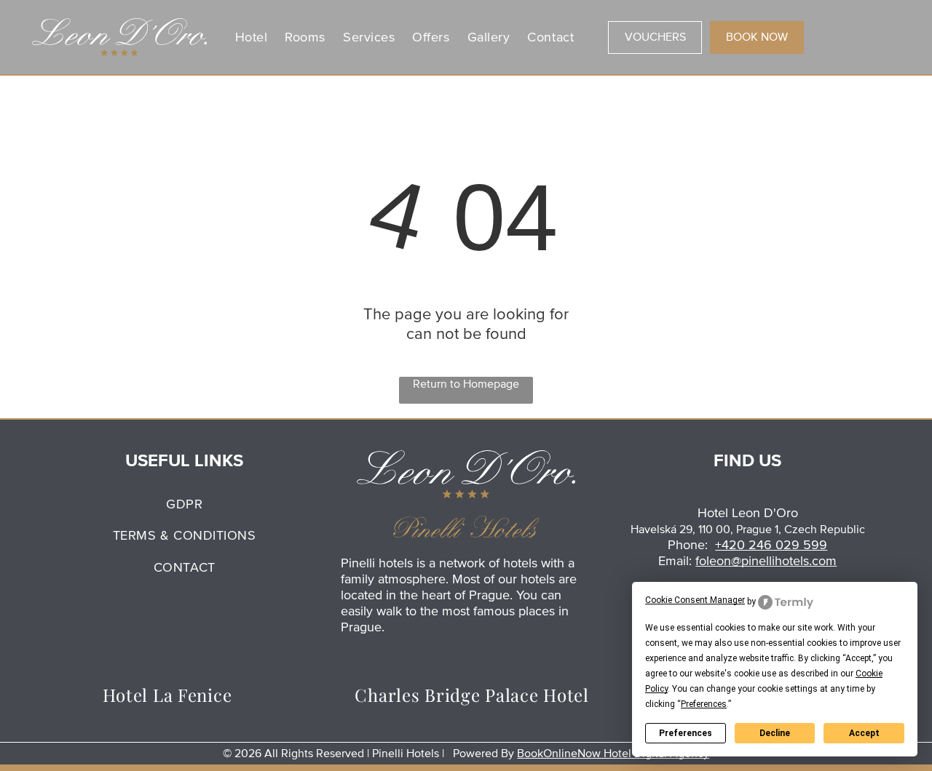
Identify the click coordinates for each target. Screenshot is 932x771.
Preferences (685, 733)
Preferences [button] (704, 704)
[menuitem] (251, 37)
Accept (864, 733)
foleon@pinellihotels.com (766, 561)
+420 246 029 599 (771, 545)
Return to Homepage (466, 384)
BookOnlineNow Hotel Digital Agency (613, 753)
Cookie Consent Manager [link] (695, 600)
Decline (774, 733)
